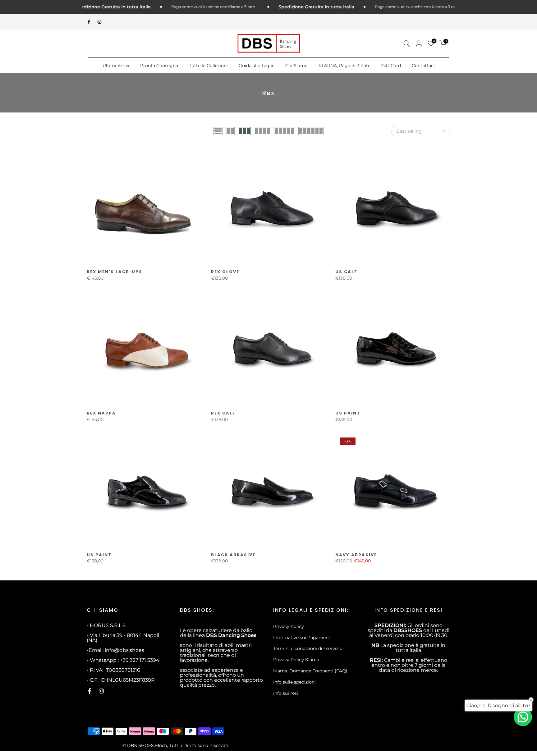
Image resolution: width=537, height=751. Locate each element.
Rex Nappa (101, 413)
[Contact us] (523, 717)
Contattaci (423, 65)
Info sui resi (285, 693)
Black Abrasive (233, 555)
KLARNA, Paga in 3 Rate (344, 65)
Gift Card (391, 65)
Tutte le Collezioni (208, 65)
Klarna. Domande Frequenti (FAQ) (310, 671)
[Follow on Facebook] (89, 21)
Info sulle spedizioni (294, 682)
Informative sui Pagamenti (302, 637)
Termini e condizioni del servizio (307, 648)
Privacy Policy (288, 626)
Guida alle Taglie (256, 65)
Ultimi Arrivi (116, 65)
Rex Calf (223, 413)
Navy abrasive (356, 555)
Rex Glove (225, 272)
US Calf (346, 272)
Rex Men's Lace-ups (114, 272)
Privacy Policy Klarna (296, 659)
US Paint (347, 413)
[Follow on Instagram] (99, 21)
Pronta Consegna (159, 65)
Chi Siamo (296, 65)
